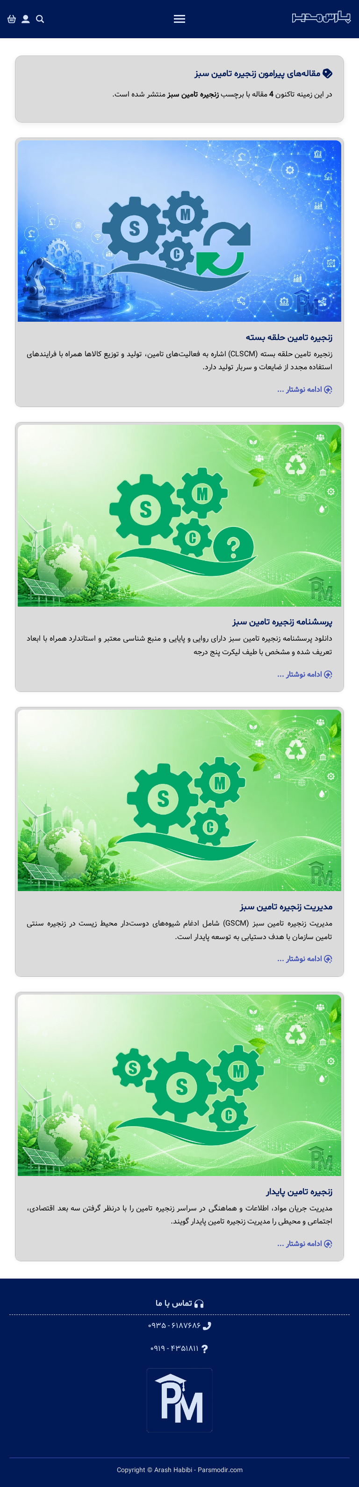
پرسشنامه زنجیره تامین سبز (282, 622)
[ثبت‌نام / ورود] (26, 19)
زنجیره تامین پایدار (299, 1192)
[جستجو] (40, 19)
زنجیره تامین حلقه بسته (289, 338)
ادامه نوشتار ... (300, 389)
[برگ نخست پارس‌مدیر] (322, 24)
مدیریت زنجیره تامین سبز (286, 907)
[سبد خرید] (11, 19)
